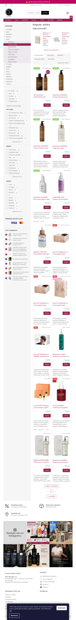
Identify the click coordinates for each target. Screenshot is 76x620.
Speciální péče (12, 57)
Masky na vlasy (12, 52)
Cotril (11, 184)
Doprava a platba (36, 5)
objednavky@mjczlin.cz (50, 576)
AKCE (8, 32)
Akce (11, 93)
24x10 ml (36, 221)
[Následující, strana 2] (51, 491)
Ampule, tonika (12, 44)
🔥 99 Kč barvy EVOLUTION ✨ (38, 2)
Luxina (12, 197)
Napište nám (9, 602)
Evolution (13, 192)
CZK (60, 5)
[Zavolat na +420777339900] (8, 5)
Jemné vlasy (14, 130)
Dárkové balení (12, 62)
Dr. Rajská (13, 187)
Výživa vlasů (14, 149)
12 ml (35, 429)
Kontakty (8, 597)
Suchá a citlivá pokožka (17, 138)
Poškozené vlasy (15, 128)
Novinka (12, 96)
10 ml (42, 221)
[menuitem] (8, 20)
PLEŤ (7, 69)
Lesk (11, 157)
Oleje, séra (11, 54)
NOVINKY (9, 29)
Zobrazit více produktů (51, 50)
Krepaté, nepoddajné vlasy (17, 124)
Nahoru (52, 496)
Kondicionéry (12, 47)
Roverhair (13, 205)
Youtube (45, 587)
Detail (47, 105)
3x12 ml (41, 429)
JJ (10, 195)
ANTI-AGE (13, 163)
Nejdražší (60, 55)
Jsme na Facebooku (49, 581)
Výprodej (12, 98)
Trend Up (13, 208)
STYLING (9, 64)
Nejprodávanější (39, 59)
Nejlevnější (50, 55)
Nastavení (14, 615)
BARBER (8, 67)
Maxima (12, 200)
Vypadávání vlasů (16, 135)
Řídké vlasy (14, 133)
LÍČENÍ (8, 74)
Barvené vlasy (14, 115)
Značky (8, 84)
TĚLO (8, 71)
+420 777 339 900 (48, 579)
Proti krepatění (14, 170)
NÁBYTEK (9, 81)
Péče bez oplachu (13, 49)
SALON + (9, 37)
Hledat (45, 13)
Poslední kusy (14, 101)
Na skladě (13, 91)
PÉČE (8, 39)
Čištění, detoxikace (15, 173)
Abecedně (51, 59)
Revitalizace (13, 168)
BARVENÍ (9, 34)
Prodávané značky (10, 599)
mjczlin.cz (46, 584)
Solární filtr (13, 165)
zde (10, 611)
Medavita (13, 203)
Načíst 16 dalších (52, 486)
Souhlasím (61, 608)
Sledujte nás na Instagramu (14, 534)
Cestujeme (11, 59)
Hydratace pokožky (16, 155)
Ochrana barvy (14, 160)
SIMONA (8, 76)
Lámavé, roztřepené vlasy (18, 120)
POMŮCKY (9, 79)
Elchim (12, 190)
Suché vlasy (14, 118)
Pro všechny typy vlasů (17, 113)
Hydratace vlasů (15, 152)
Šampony (11, 42)
